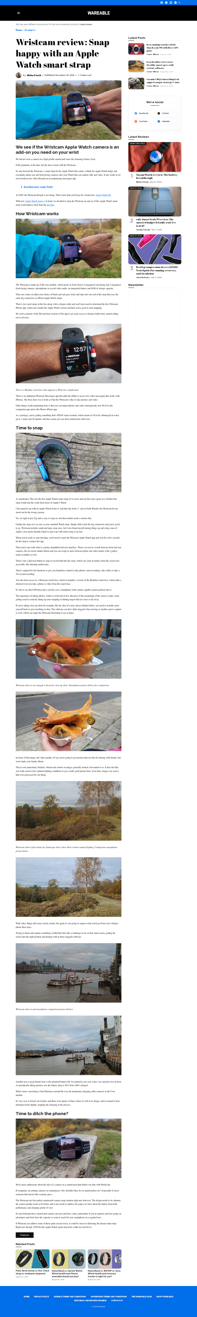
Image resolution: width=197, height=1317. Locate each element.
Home (19, 30)
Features (30, 30)
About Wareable (164, 1296)
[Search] (179, 3)
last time (50, 204)
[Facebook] (162, 3)
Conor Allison (153, 54)
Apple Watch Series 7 (35, 200)
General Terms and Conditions (70, 1296)
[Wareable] (99, 13)
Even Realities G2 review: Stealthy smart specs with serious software (160, 64)
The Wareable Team (142, 1296)
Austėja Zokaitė (143, 229)
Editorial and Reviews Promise (90, 1300)
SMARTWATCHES (137, 144)
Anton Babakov (143, 277)
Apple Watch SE (103, 194)
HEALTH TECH (136, 188)
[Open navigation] (19, 13)
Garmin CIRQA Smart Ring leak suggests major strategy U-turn (163, 81)
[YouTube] (171, 3)
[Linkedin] (175, 3)
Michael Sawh (34, 75)
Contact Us (117, 1300)
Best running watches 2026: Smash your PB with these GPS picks (162, 47)
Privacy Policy (41, 1296)
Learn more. (86, 24)
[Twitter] (166, 3)
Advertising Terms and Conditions (109, 1296)
